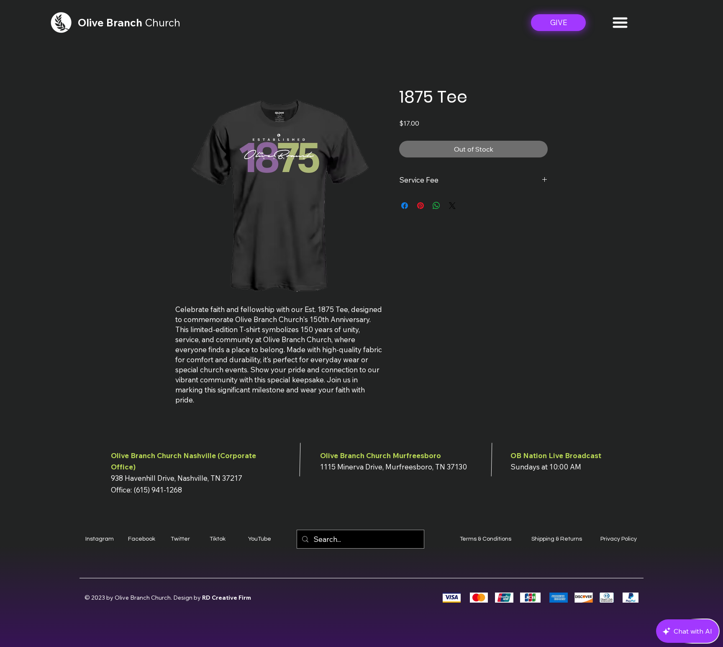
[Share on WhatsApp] (436, 206)
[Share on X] (452, 206)
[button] (620, 22)
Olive (92, 22)
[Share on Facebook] (405, 206)
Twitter (180, 539)
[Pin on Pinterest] (420, 206)
